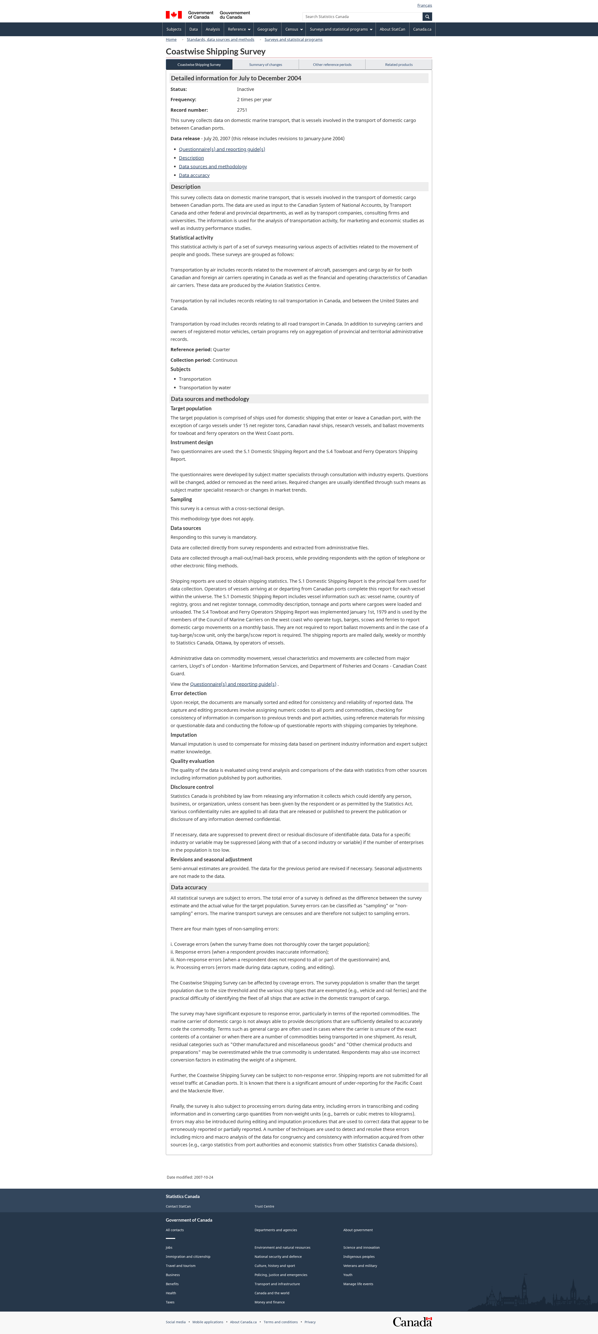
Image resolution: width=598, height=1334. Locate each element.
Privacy (310, 1322)
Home (171, 39)
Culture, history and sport (275, 1265)
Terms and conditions (281, 1322)
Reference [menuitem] (237, 29)
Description (191, 158)
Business (173, 1275)
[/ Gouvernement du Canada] (208, 15)
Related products (399, 64)
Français (424, 5)
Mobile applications (207, 1322)
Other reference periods (332, 64)
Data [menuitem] (193, 29)
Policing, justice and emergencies (281, 1275)
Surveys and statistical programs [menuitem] (339, 29)
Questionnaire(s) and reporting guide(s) (222, 149)
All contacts (175, 1230)
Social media (176, 1322)
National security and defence (278, 1256)
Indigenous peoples (359, 1256)
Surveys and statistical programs (294, 39)
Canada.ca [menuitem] (422, 29)
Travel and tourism (181, 1265)
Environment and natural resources (282, 1247)
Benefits (172, 1284)
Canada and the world (272, 1293)
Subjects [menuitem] (174, 29)
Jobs (169, 1247)
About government (358, 1230)
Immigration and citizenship (188, 1256)
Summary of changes (265, 64)
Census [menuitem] (291, 29)
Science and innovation (361, 1247)
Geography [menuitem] (267, 29)
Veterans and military (360, 1265)
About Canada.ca (243, 1322)
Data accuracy (194, 175)
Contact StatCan (178, 1206)
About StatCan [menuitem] (392, 29)
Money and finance (270, 1302)
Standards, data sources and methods (220, 39)
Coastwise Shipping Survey (199, 64)
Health (171, 1293)
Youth (347, 1275)
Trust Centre (264, 1206)
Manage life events (358, 1284)
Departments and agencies (276, 1230)
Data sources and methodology (213, 166)
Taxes (170, 1302)
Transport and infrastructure (277, 1284)
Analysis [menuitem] (213, 29)
